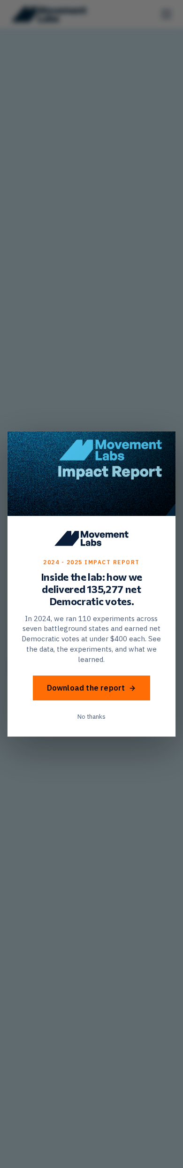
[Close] (162, 444)
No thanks (91, 717)
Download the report (86, 687)
